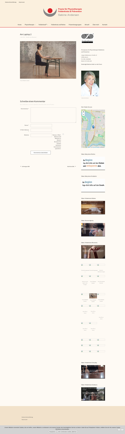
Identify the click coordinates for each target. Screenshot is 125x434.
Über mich (96, 25)
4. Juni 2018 (22, 37)
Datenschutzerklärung (10, 2)
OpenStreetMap (96, 147)
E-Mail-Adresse (24, 130)
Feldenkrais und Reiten (58, 25)
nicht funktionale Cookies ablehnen (67, 431)
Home (19, 25)
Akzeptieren (52, 431)
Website (26, 135)
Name (27, 125)
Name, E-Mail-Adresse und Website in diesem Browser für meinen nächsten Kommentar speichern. (57, 141)
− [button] (83, 114)
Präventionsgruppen (75, 25)
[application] (93, 163)
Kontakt (104, 25)
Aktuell (87, 25)
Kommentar (25, 109)
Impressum (22, 2)
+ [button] (83, 112)
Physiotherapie (29, 25)
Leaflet (88, 147)
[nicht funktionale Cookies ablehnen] (121, 430)
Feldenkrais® (43, 25)
